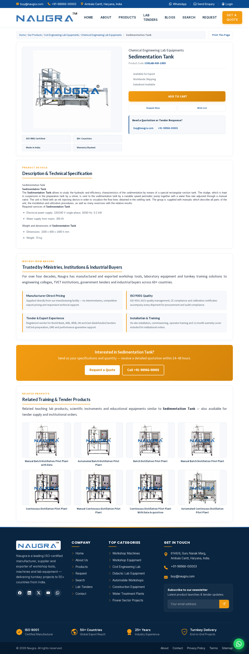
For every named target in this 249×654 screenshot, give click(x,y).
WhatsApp (180, 4)
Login (229, 4)
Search (188, 17)
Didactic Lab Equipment (128, 573)
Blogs (170, 17)
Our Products (35, 35)
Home (88, 17)
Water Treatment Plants (128, 594)
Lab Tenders (150, 17)
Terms (213, 648)
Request (210, 17)
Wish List (202, 107)
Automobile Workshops (128, 580)
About (106, 17)
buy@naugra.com (31, 4)
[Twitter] (38, 593)
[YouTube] (48, 593)
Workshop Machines (126, 553)
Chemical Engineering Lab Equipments (101, 35)
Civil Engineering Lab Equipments (61, 35)
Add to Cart (177, 96)
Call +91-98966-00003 (143, 370)
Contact (80, 594)
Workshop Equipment (126, 560)
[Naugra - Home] (46, 17)
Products (127, 17)
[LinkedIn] (29, 593)
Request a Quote (102, 370)
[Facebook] (20, 593)
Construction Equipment (128, 587)
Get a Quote (232, 17)
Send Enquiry (206, 4)
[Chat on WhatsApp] (238, 643)
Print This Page (221, 35)
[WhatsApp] (57, 593)
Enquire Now (153, 107)
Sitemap (227, 648)
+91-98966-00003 (64, 4)
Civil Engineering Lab (126, 567)
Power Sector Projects (127, 600)
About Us (81, 560)
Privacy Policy (196, 648)
